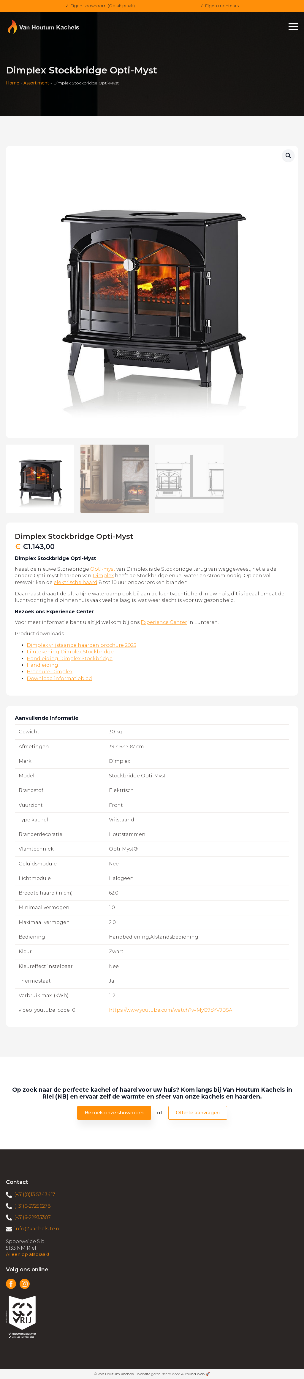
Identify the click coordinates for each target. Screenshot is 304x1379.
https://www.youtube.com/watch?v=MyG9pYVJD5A (170, 1010)
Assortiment (36, 83)
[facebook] (11, 1284)
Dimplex (103, 575)
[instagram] (25, 1284)
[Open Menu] (293, 27)
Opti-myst (102, 569)
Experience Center (164, 622)
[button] (288, 155)
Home (12, 83)
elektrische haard (75, 582)
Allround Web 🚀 (195, 1374)
